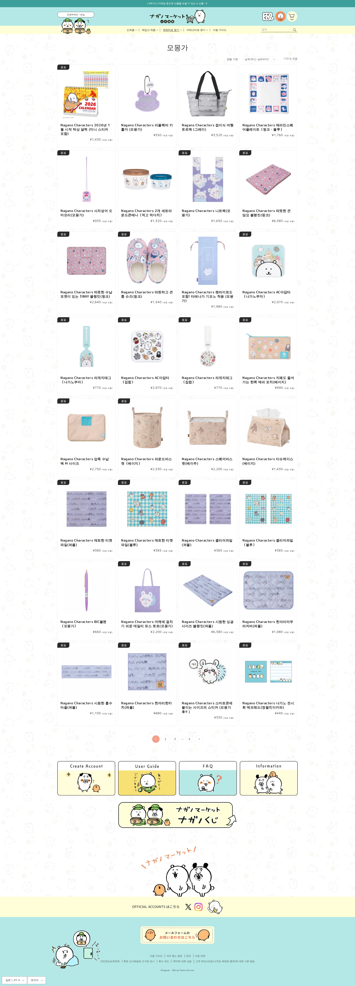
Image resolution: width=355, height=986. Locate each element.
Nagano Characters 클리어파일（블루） (267, 542)
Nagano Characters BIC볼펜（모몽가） (83, 624)
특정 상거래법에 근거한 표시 (139, 961)
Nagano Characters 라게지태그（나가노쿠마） (85, 380)
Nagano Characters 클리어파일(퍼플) (207, 542)
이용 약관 (200, 956)
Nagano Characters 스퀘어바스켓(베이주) (207, 461)
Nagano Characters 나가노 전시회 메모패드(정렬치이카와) (268, 705)
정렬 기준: (233, 59)
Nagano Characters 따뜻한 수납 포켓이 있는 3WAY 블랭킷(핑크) (86, 294)
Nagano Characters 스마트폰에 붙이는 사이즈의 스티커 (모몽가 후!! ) (207, 707)
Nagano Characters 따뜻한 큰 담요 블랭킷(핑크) (266, 213)
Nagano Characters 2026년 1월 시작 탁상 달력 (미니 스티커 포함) (85, 129)
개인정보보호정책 (110, 961)
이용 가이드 (156, 956)
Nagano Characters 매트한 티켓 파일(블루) (147, 542)
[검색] (294, 30)
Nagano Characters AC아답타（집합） (145, 380)
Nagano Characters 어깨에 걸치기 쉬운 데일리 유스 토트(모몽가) (147, 624)
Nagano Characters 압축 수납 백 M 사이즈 (84, 461)
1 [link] (156, 739)
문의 (188, 956)
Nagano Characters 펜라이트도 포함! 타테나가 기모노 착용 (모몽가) (207, 296)
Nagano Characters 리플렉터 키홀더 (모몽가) (147, 127)
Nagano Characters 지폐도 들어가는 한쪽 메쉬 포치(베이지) (268, 380)
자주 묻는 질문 (174, 956)
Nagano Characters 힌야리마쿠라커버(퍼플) (267, 624)
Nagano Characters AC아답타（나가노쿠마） (266, 294)
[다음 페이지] (199, 739)
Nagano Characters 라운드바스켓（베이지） (146, 461)
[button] (131, 30)
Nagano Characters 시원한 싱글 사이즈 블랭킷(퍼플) (208, 624)
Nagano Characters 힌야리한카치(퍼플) (146, 705)
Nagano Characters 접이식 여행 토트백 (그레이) (208, 127)
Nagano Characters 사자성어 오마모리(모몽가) (86, 213)
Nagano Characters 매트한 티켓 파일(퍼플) (86, 542)
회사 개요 (164, 961)
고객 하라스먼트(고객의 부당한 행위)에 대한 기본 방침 (225, 961)
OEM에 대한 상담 (182, 961)
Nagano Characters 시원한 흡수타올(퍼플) (86, 705)
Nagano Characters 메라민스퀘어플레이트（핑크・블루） (267, 127)
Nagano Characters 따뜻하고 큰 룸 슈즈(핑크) (147, 294)
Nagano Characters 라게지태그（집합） (207, 380)
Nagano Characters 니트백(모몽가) (206, 213)
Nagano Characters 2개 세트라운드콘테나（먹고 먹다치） (146, 213)
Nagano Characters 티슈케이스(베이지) (267, 461)
